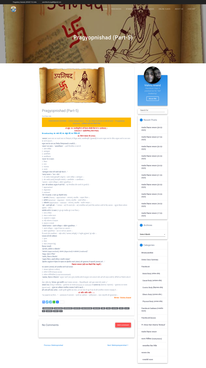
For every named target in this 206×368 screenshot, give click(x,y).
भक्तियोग (56, 311)
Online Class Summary (149, 260)
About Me (152, 98)
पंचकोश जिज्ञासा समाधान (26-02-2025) (152, 148)
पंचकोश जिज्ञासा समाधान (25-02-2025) (152, 157)
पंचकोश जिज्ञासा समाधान (149, 332)
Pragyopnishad (86, 308)
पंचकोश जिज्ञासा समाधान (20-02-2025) (152, 186)
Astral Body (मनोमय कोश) (151, 274)
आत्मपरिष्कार (114, 308)
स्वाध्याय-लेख (145, 353)
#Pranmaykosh (47, 308)
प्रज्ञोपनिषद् (49, 311)
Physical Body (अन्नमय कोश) (152, 301)
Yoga (108, 308)
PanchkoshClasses (148, 318)
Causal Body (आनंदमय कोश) (152, 281)
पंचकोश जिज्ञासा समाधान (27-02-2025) (152, 138)
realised (96, 308)
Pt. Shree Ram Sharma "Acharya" (153, 325)
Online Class (164, 9)
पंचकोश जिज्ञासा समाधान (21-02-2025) (152, 176)
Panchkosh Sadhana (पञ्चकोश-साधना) (152, 309)
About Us (179, 9)
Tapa (103, 308)
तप (43, 311)
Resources (149, 9)
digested (77, 308)
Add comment (123, 325)
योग (61, 311)
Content (191, 9)
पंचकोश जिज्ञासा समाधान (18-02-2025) (152, 205)
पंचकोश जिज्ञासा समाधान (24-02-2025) (152, 167)
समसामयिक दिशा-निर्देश (149, 346)
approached (68, 308)
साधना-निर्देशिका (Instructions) (151, 339)
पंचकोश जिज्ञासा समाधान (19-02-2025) (152, 195)
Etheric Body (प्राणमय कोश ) (152, 294)
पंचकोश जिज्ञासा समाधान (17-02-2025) (152, 214)
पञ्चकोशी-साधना (147, 360)
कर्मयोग (121, 308)
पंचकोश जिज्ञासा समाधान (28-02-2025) (152, 129)
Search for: (144, 110)
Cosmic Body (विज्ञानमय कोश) (152, 287)
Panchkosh (116, 9)
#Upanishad (58, 308)
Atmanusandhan (133, 9)
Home (105, 9)
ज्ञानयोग (126, 308)
